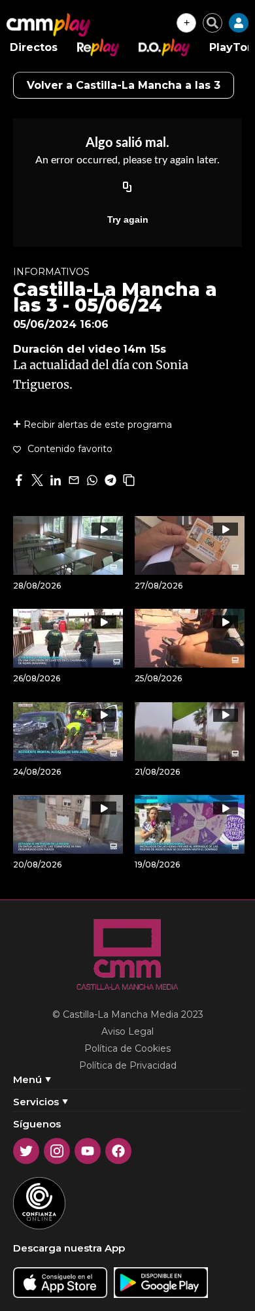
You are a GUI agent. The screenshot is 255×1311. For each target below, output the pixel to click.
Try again (127, 219)
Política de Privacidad (128, 1065)
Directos (34, 47)
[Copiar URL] (127, 188)
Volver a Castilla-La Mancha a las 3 (123, 85)
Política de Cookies (127, 1048)
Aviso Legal (127, 1031)
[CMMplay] (48, 25)
